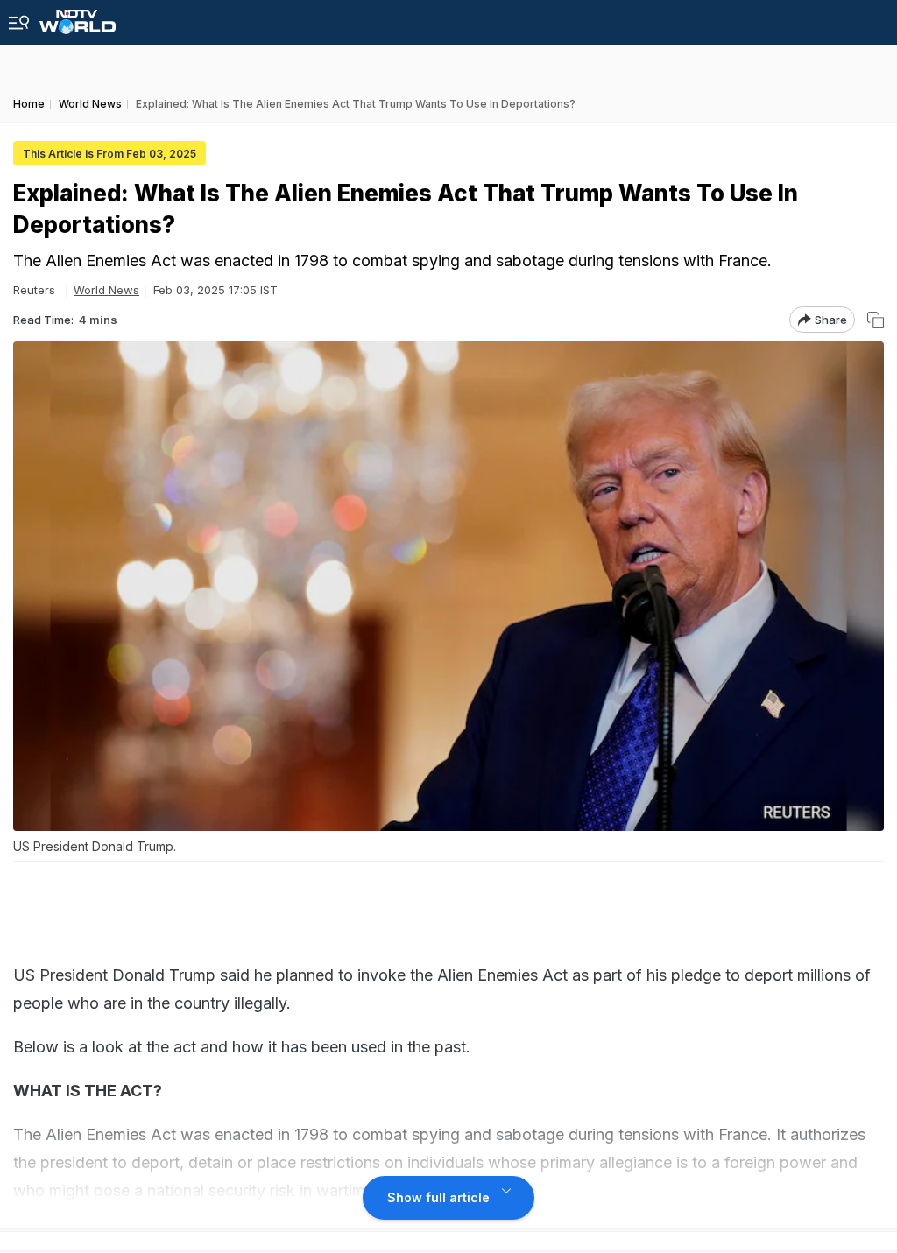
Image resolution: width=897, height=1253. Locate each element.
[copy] (875, 320)
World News (106, 290)
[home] (77, 17)
